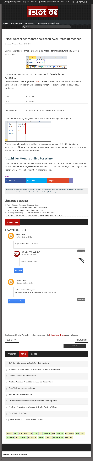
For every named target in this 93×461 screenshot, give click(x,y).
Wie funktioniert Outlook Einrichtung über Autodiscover (27, 207)
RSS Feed (34, 354)
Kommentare (12, 222)
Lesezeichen (69, 433)
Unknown (21, 280)
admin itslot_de (31, 252)
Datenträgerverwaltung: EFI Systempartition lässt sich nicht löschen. (31, 212)
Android (9, 433)
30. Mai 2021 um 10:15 (29, 255)
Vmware (41, 437)
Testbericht (32, 437)
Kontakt (6, 454)
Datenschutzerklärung (49, 23)
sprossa (21, 234)
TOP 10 (23, 354)
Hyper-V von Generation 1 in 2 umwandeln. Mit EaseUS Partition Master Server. (35, 215)
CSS (40, 433)
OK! (73, 2)
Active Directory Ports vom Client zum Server (23, 205)
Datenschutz (23, 454)
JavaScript (60, 433)
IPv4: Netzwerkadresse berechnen (21, 394)
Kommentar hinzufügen (16, 301)
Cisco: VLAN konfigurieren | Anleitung (22, 388)
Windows (15, 44)
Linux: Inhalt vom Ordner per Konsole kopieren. (26, 419)
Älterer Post (81, 340)
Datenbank (46, 433)
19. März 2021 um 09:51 (24, 237)
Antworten (18, 270)
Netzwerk (10, 437)
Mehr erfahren (81, 2)
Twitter (32, 181)
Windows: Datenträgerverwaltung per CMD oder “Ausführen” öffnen (33, 407)
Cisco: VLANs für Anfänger (18, 413)
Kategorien (16, 23)
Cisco (35, 433)
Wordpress (68, 437)
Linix (77, 433)
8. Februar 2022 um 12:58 (24, 283)
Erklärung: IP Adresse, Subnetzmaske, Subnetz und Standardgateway (33, 401)
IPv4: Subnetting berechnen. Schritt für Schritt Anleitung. (29, 363)
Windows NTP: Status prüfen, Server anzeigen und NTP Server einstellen (34, 369)
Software (23, 437)
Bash (15, 433)
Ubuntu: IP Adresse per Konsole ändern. (23, 376)
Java (53, 433)
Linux (82, 433)
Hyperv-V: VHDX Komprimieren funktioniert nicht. (25, 210)
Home (5, 23)
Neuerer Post (11, 340)
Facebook (11, 181)
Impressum (29, 23)
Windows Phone (58, 437)
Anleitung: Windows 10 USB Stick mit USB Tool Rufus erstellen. (31, 382)
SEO (17, 437)
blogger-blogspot (25, 433)
